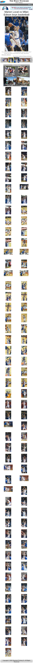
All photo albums (6, 54)
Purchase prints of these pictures (22, 56)
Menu (30, 4)
